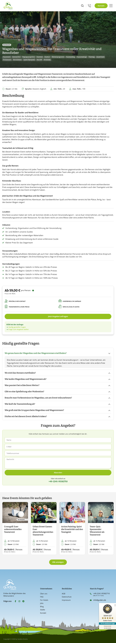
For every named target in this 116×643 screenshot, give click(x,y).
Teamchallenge (82, 57)
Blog (42, 606)
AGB (63, 593)
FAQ (41, 597)
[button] (5, 528)
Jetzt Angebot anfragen (58, 316)
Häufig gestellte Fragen (17, 327)
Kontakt (43, 613)
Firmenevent (7, 60)
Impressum (66, 600)
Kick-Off (39, 60)
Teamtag (91, 57)
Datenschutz (66, 597)
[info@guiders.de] (91, 600)
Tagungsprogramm (28, 57)
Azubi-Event (100, 57)
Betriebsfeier (17, 60)
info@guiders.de (99, 600)
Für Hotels (44, 600)
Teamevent (6, 57)
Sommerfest (16, 57)
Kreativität (47, 60)
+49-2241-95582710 (101, 593)
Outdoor (47, 57)
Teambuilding (70, 57)
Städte (42, 609)
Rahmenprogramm (58, 57)
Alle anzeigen (58, 562)
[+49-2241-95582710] (91, 593)
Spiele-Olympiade (29, 60)
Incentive (39, 57)
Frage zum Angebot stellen (18, 329)
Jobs (41, 603)
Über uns (43, 593)
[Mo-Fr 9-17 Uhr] (89, 5)
